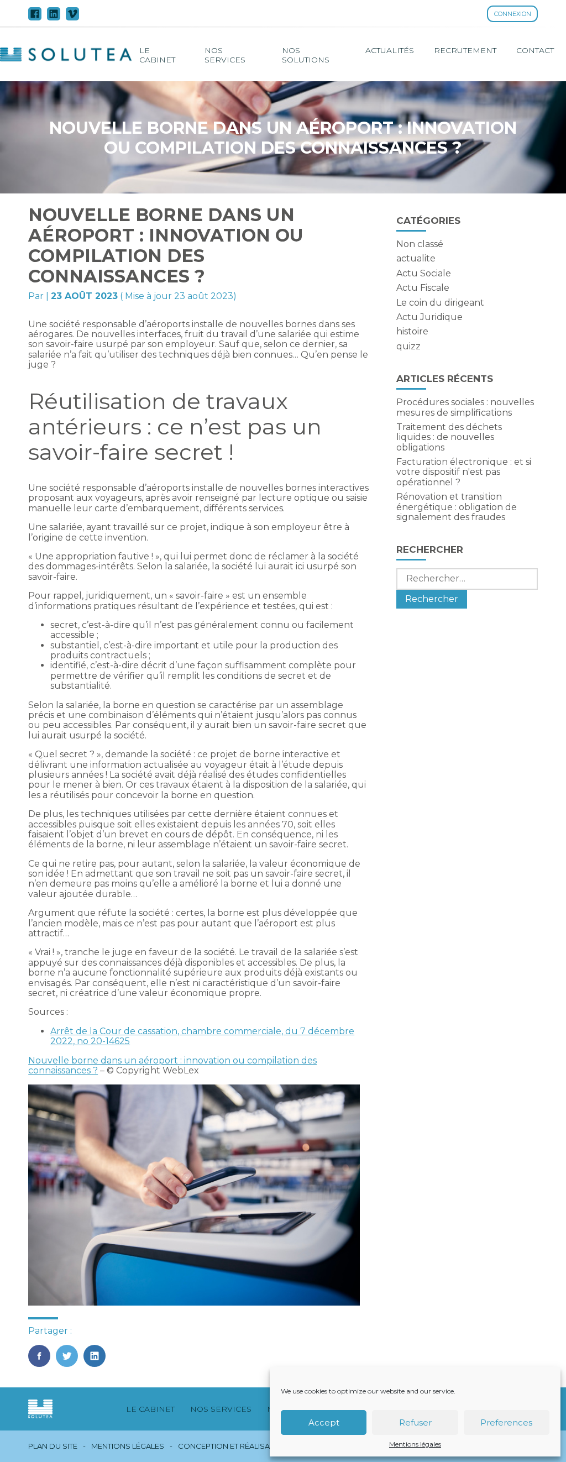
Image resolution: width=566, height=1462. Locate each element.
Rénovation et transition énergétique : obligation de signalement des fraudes (456, 506)
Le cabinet (157, 54)
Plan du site (52, 1446)
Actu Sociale (423, 273)
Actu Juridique (429, 317)
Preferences (506, 1422)
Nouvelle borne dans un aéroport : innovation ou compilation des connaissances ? (172, 1065)
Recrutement (465, 50)
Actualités (389, 50)
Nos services (225, 54)
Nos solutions (305, 54)
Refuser (415, 1422)
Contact (535, 50)
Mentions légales (415, 1444)
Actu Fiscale (422, 287)
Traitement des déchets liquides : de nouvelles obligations (449, 437)
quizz (408, 346)
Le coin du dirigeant (440, 302)
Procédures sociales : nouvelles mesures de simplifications (465, 407)
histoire (412, 331)
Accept (323, 1422)
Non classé (419, 244)
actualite (416, 258)
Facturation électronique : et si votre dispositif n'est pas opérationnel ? (463, 472)
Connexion (512, 14)
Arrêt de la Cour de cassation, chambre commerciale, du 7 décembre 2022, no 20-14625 (202, 1036)
